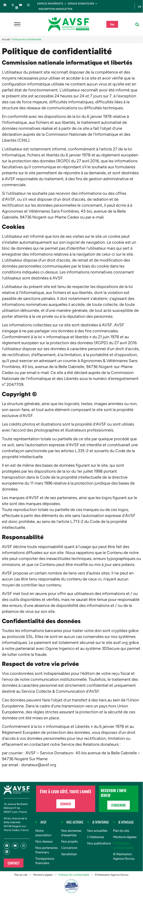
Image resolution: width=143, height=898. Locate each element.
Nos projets (69, 841)
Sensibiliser (69, 854)
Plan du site (121, 830)
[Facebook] (5, 5)
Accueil (6, 39)
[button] (137, 24)
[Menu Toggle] (17, 24)
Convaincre (69, 848)
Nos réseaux (44, 841)
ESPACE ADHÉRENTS (50, 3)
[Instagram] (28, 5)
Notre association (43, 833)
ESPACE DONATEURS (81, 3)
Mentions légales (124, 837)
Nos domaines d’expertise (71, 833)
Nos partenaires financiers (46, 850)
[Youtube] (20, 5)
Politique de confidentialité (123, 845)
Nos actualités (97, 830)
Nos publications (99, 843)
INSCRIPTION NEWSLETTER (55, 9)
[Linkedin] (16, 7)
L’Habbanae (95, 837)
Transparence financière (44, 861)
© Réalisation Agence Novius (123, 856)
